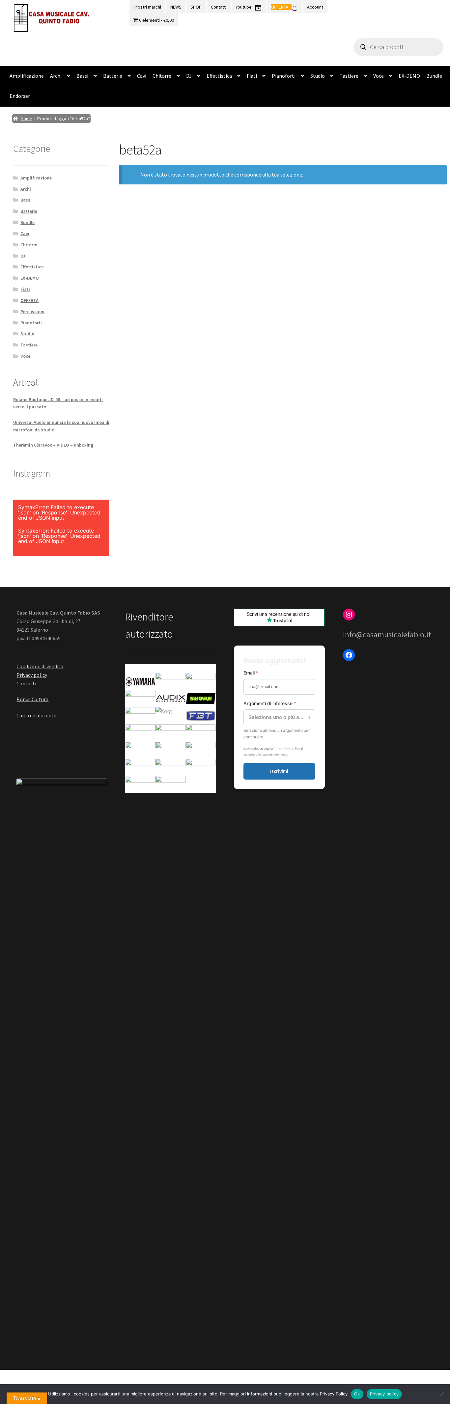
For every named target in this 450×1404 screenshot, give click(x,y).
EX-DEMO (409, 75)
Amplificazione (27, 75)
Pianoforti (283, 75)
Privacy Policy (283, 748)
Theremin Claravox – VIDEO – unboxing (53, 445)
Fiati (252, 75)
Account (315, 7)
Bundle (434, 75)
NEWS (176, 7)
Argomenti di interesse (269, 703)
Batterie (112, 75)
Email (250, 672)
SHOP (196, 7)
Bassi (82, 75)
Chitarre (162, 75)
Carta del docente (36, 715)
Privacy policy (31, 675)
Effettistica (219, 75)
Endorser (20, 96)
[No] (441, 1394)
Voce (378, 75)
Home (26, 119)
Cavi (141, 75)
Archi (56, 75)
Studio (317, 75)
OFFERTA (29, 300)
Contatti (219, 7)
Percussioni (32, 312)
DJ (189, 75)
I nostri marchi (147, 7)
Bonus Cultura (32, 699)
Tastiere (349, 75)
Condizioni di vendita (39, 666)
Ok (357, 1393)
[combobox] (279, 717)
